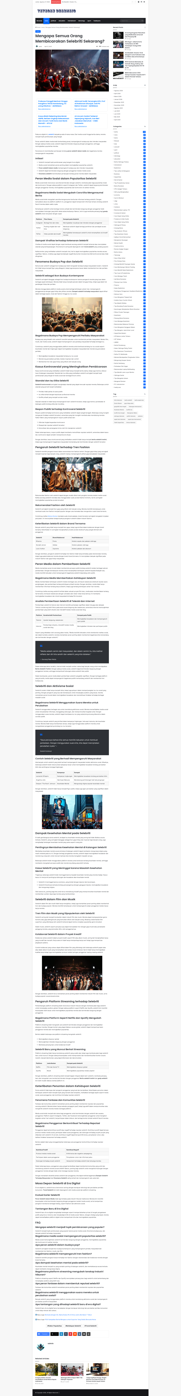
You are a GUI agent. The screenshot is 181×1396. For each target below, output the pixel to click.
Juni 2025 (117, 114)
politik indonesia (131, 416)
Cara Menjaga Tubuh (120, 276)
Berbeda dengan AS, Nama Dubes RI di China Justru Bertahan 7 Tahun (68, 1315)
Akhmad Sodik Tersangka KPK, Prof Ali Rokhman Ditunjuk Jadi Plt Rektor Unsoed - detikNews (90, 103)
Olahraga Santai (119, 375)
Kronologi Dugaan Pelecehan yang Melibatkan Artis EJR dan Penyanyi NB (135, 35)
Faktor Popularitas (55, 1326)
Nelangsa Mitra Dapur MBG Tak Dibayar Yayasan (71, 1378)
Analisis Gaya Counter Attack (123, 300)
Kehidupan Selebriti (73, 1326)
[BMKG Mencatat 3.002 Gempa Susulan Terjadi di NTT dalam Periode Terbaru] (118, 75)
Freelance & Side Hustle (121, 219)
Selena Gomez (52, 516)
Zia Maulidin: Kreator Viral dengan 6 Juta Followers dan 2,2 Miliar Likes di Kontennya (135, 55)
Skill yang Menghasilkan (121, 192)
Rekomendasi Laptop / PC (122, 210)
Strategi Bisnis (118, 228)
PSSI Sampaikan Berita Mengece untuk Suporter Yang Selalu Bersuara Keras (70, 1319)
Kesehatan (117, 315)
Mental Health (118, 243)
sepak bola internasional (134, 419)
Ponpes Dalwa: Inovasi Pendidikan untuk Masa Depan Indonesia (45, 1379)
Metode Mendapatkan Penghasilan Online (126, 357)
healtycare (97, 21)
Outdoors (117, 207)
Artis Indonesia (118, 400)
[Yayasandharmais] (56, 11)
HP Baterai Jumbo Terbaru (122, 336)
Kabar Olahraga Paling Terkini (123, 348)
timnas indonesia (130, 422)
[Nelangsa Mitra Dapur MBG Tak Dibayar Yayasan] (72, 1369)
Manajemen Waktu (132, 413)
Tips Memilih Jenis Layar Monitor (124, 372)
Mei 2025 (117, 117)
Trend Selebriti (91, 1326)
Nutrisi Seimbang (119, 363)
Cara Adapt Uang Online (121, 222)
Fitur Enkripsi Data (119, 261)
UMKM (116, 342)
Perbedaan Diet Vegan (121, 366)
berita (116, 132)
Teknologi (117, 255)
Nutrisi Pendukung (119, 345)
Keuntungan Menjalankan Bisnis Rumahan (127, 309)
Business (117, 174)
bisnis (116, 138)
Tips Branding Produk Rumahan (123, 306)
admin (51, 1343)
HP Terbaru (117, 339)
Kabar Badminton (119, 288)
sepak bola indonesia (119, 419)
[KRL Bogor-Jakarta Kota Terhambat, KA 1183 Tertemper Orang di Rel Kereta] (118, 44)
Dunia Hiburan (118, 403)
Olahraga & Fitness (120, 225)
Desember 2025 (119, 102)
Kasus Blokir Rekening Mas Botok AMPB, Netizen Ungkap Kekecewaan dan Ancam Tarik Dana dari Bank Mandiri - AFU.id (53, 119)
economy (117, 195)
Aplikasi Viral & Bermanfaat (122, 237)
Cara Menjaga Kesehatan (122, 321)
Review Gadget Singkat (121, 249)
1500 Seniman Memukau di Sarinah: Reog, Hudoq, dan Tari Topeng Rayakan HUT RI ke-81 (88, 2)
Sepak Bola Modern (120, 333)
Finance (116, 285)
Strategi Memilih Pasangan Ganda (124, 264)
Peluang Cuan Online (120, 282)
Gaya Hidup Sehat (119, 258)
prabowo (140, 416)
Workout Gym (118, 294)
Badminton (117, 168)
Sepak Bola (117, 177)
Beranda (39, 21)
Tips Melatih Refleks (120, 303)
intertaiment (72, 21)
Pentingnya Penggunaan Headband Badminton (128, 291)
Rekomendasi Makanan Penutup (124, 324)
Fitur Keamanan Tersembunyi (123, 351)
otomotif (116, 147)
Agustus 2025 (118, 108)
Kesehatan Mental (119, 409)
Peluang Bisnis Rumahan (121, 318)
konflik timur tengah (119, 413)
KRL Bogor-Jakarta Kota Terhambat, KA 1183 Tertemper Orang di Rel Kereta (133, 45)
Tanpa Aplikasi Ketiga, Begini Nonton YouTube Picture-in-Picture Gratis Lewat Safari (96, 1379)
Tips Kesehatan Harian (121, 234)
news (46, 21)
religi (115, 201)
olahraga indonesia (119, 416)
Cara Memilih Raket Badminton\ (123, 270)
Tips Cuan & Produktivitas (122, 273)
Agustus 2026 (118, 90)
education (62, 21)
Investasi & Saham (120, 213)
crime (116, 204)
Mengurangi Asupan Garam (122, 360)
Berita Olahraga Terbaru (121, 162)
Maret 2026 (117, 96)
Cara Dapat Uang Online (121, 216)
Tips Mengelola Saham (121, 378)
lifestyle (116, 141)
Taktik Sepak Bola (119, 422)
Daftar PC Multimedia (120, 354)
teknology (81, 21)
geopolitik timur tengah (120, 406)
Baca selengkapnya (44, 109)
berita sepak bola (139, 400)
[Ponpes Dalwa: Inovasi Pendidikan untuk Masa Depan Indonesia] (46, 1369)
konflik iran (129, 409)
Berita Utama (118, 252)
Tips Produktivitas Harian (121, 183)
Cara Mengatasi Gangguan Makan (124, 327)
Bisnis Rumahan (119, 186)
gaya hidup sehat (128, 403)
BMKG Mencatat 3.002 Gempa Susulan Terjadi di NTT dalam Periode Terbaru (135, 75)
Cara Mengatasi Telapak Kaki (123, 297)
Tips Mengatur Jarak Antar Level (124, 330)
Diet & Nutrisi (118, 180)
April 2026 (117, 93)
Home (38, 27)
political (53, 21)
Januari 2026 (118, 99)
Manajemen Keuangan (121, 240)
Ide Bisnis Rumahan (120, 279)
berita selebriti (128, 400)
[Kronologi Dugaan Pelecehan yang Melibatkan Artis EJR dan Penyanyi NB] (118, 35)
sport (89, 21)
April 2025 (117, 119)
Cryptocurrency (119, 246)
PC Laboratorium (119, 384)
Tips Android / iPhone (120, 231)
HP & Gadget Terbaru (120, 189)
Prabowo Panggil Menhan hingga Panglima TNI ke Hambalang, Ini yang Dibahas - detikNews (52, 103)
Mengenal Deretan (119, 381)
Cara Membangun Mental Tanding (124, 267)
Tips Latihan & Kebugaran (122, 171)
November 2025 (119, 105)
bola (115, 144)
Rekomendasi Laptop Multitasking (124, 369)
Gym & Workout (119, 198)
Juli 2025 (117, 111)
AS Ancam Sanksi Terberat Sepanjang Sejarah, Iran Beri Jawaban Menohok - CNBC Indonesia (87, 119)
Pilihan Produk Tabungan (121, 312)
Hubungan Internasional (135, 406)
